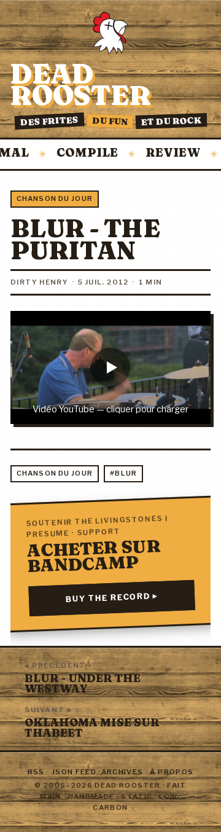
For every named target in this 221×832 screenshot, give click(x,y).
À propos (171, 771)
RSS (36, 771)
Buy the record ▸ (112, 597)
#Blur (123, 473)
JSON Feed (74, 771)
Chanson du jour (55, 198)
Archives (122, 771)
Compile (78, 153)
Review (164, 153)
